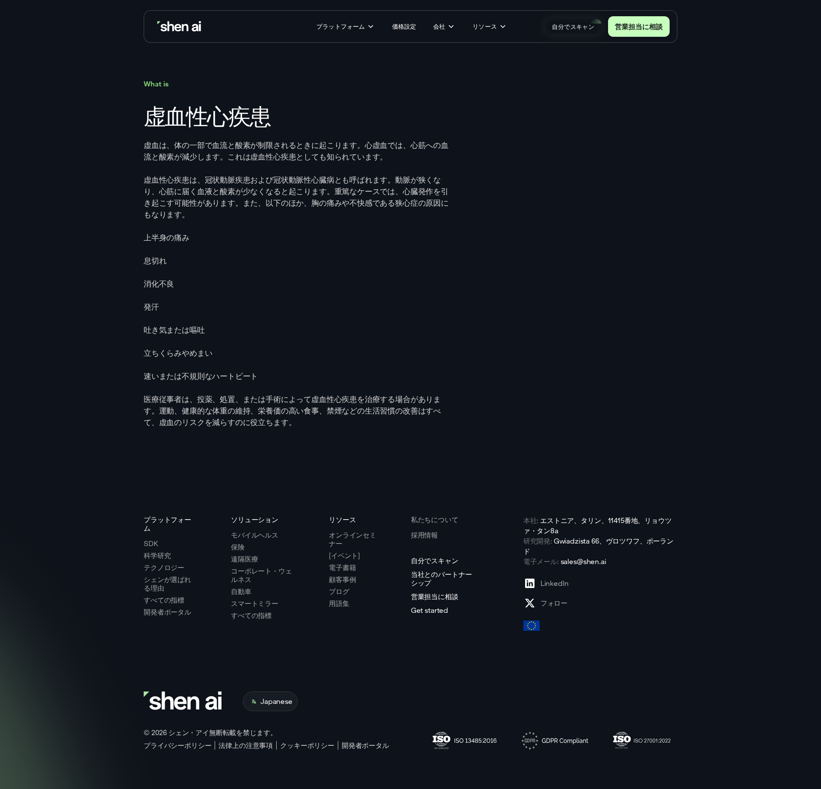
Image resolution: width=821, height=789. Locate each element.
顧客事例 (342, 579)
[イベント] (344, 555)
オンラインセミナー (352, 539)
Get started (429, 610)
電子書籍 (342, 567)
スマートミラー (254, 603)
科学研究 (157, 555)
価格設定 (404, 27)
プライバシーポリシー (177, 745)
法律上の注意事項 (246, 745)
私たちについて (434, 519)
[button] (345, 26)
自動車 (241, 591)
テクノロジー (164, 567)
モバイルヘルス (254, 535)
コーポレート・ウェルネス (261, 575)
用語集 (339, 603)
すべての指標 (164, 600)
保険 (238, 547)
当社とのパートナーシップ (441, 578)
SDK (151, 543)
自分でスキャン (573, 26)
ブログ (339, 591)
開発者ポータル (167, 612)
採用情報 (424, 535)
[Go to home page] (180, 26)
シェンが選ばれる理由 (167, 583)
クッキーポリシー (307, 745)
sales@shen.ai (583, 561)
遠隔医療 (244, 559)
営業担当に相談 (639, 26)
